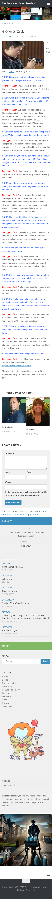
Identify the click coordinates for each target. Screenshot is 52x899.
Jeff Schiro (7, 579)
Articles (5, 676)
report (32, 799)
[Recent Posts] (10, 557)
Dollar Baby (8, 564)
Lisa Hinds (31, 429)
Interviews (8, 24)
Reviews (6, 612)
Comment (10, 453)
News (4, 700)
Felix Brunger (8, 427)
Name (8, 472)
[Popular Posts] (26, 557)
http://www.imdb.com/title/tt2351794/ (16, 366)
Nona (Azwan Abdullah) (12, 567)
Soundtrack (7, 706)
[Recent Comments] (42, 557)
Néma (11, 71)
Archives (6, 781)
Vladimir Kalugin (9, 630)
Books (5, 680)
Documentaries (9, 683)
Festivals (6, 693)
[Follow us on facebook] (39, 521)
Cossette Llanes (9, 591)
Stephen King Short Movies (18, 3)
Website (8, 482)
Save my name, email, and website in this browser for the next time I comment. (26, 494)
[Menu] (48, 3)
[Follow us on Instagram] (43, 521)
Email (30, 472)
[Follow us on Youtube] (48, 521)
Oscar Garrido (12, 37)
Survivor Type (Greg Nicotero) (15, 603)
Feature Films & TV (11, 690)
